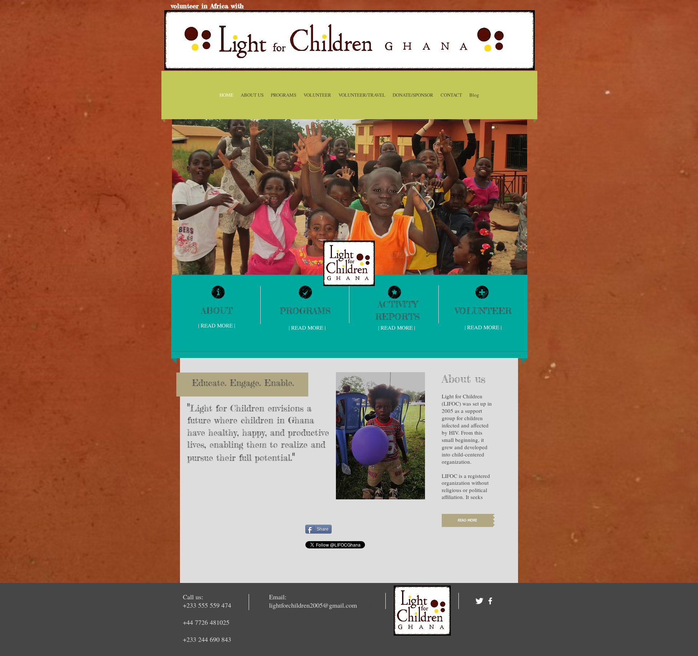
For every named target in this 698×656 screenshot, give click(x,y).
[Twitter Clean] (479, 600)
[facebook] (490, 600)
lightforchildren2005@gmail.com (313, 605)
